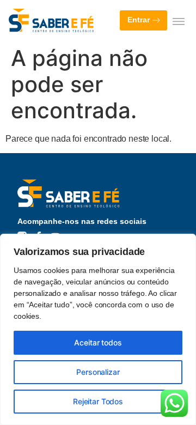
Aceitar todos (97, 342)
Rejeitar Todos (98, 401)
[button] (178, 21)
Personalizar (97, 372)
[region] (98, 329)
